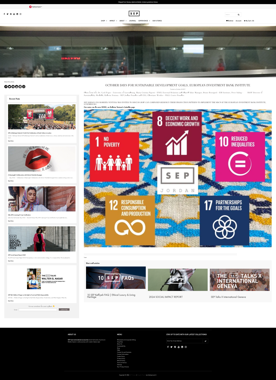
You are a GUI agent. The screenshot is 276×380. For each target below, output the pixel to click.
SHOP (103, 21)
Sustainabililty (121, 346)
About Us (119, 344)
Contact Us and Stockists (124, 352)
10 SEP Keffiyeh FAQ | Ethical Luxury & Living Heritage (111, 296)
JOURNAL (132, 21)
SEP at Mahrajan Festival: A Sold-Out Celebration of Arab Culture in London (29, 133)
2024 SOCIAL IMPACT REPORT (166, 297)
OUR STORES (157, 21)
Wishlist (230, 21)
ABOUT (122, 21)
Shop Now (120, 342)
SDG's (218, 102)
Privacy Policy (121, 358)
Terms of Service (122, 362)
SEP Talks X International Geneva (228, 297)
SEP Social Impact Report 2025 (17, 255)
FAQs (118, 350)
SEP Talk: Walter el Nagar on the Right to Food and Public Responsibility (28, 295)
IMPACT (112, 21)
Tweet (85, 257)
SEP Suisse (132, 375)
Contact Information (123, 354)
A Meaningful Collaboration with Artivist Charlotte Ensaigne (25, 175)
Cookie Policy (121, 356)
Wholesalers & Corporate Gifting (126, 340)
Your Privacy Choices (123, 367)
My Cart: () (249, 21)
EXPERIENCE (143, 21)
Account (238, 21)
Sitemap (119, 364)
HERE (104, 107)
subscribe (64, 309)
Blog (118, 348)
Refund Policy (121, 360)
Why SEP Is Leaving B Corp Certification (19, 215)
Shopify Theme (141, 375)
